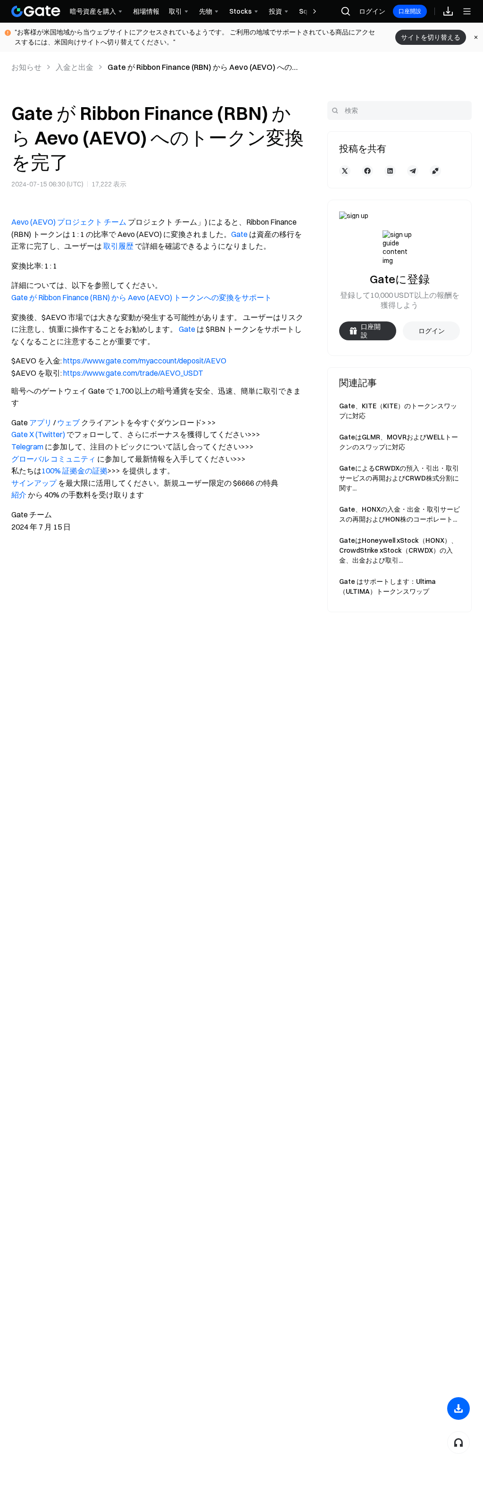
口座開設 (410, 11)
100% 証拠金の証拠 (75, 470)
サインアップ (34, 483)
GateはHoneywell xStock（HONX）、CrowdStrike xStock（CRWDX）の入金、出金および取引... (398, 550)
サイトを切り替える (430, 37)
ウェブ (68, 422)
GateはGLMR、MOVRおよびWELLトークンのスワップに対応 (398, 442)
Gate (239, 234)
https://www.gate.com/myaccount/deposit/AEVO (144, 360)
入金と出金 (74, 67)
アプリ (40, 422)
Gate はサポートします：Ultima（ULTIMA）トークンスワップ (387, 586)
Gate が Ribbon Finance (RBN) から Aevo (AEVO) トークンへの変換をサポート (141, 297)
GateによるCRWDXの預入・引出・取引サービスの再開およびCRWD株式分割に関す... (399, 478)
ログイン (372, 11)
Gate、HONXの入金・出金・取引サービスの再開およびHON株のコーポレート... (399, 514)
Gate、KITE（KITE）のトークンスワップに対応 (398, 411)
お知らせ (26, 67)
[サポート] (458, 1442)
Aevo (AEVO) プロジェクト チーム (68, 222)
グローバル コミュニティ (53, 459)
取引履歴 (118, 246)
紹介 (18, 494)
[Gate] (35, 11)
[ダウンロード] (458, 1408)
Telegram (27, 446)
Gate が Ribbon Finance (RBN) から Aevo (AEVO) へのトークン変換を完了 (204, 67)
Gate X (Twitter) (38, 434)
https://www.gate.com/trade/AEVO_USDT (133, 373)
